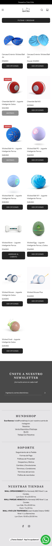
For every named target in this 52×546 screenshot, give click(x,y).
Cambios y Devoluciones (26, 465)
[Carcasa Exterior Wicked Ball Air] (13, 40)
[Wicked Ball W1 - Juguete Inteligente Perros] (38, 181)
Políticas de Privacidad (26, 459)
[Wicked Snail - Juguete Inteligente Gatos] (13, 325)
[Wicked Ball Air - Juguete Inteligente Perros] (13, 134)
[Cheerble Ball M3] (38, 87)
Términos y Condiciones (26, 468)
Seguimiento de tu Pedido (26, 452)
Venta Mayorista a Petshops (26, 429)
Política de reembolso (26, 475)
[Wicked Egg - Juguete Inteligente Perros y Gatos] (38, 228)
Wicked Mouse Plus (35, 292)
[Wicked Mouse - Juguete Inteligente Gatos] (13, 278)
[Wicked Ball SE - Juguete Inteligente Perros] (13, 181)
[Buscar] (42, 10)
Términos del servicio (26, 472)
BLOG (26, 432)
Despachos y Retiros (26, 462)
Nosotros (26, 426)
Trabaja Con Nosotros (26, 435)
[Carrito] (47, 10)
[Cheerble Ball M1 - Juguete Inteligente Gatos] (13, 87)
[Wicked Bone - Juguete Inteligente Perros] (13, 228)
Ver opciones (12, 66)
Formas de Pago (26, 455)
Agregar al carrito (13, 255)
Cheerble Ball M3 (34, 101)
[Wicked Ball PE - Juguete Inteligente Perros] (38, 134)
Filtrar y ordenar (26, 20)
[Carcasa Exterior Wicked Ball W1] (38, 40)
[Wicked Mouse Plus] (38, 278)
